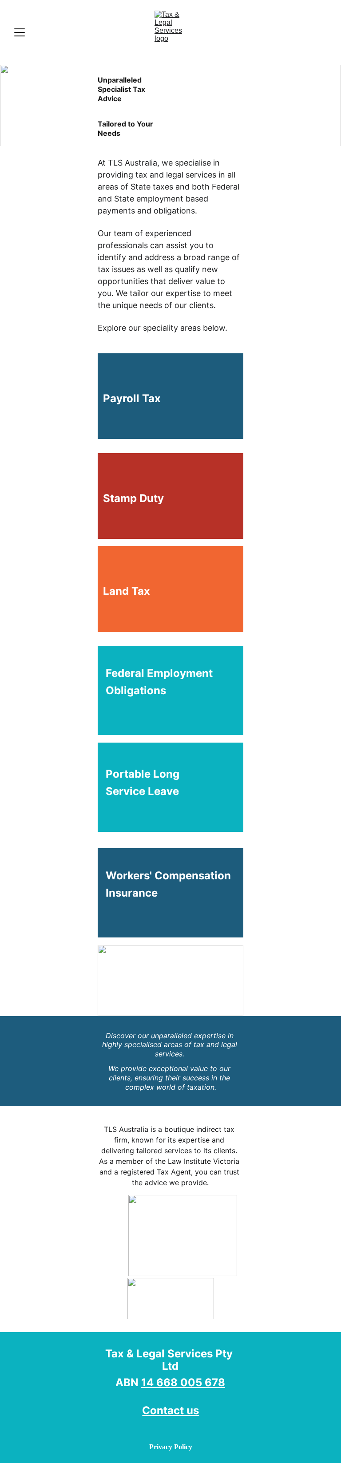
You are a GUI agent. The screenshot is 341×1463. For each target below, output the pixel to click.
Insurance (128, 892)
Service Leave (138, 791)
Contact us (170, 1410)
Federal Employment (160, 673)
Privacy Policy (170, 1447)
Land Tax (124, 591)
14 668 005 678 (183, 1382)
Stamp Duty (131, 498)
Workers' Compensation (168, 875)
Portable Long (145, 773)
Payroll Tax (129, 398)
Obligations (132, 690)
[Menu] (19, 32)
